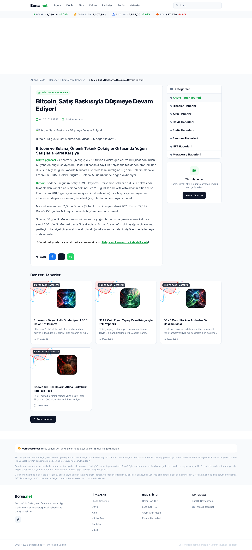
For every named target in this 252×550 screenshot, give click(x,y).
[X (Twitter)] (61, 256)
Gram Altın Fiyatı (151, 512)
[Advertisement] (126, 46)
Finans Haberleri (151, 518)
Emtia (121, 5)
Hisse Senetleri (100, 500)
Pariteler (107, 5)
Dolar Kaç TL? (150, 500)
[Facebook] (52, 256)
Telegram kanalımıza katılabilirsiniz (125, 242)
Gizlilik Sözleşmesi (202, 500)
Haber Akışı (192, 195)
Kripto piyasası (46, 160)
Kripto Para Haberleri (73, 80)
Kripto (93, 5)
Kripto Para (98, 518)
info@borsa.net (205, 506)
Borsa (38, 5)
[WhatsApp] (70, 256)
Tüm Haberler (45, 419)
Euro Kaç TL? (149, 506)
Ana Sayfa (39, 80)
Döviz (69, 5)
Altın (81, 5)
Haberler (135, 5)
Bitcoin (40, 183)
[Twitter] (18, 519)
